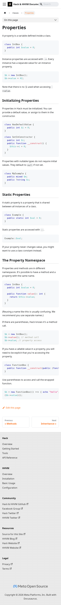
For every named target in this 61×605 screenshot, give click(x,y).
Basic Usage (8, 483)
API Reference (9, 457)
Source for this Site (12, 534)
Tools (5, 453)
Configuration (9, 487)
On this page (11, 20)
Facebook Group (11, 508)
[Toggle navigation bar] (4, 4)
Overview (7, 444)
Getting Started (10, 448)
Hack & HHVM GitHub (14, 504)
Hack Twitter (9, 513)
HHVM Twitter (9, 517)
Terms (5, 568)
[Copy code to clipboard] (55, 44)
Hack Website (9, 543)
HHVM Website (10, 547)
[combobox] (48, 4)
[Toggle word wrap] (50, 364)
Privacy (6, 564)
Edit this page (13, 407)
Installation (8, 478)
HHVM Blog (8, 538)
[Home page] (5, 13)
